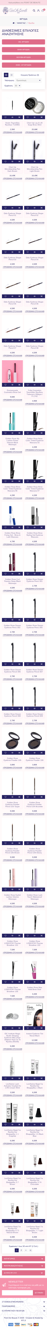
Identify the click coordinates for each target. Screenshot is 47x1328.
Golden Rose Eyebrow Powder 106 (34, 759)
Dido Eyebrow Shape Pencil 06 (34, 303)
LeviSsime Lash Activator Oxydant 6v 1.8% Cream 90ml (12, 1086)
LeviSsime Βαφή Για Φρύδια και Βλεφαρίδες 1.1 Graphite (12, 1133)
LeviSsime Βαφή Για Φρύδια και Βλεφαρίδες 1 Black (35, 1086)
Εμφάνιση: (9, 86)
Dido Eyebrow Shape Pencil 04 (34, 259)
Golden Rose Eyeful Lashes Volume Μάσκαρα (12, 897)
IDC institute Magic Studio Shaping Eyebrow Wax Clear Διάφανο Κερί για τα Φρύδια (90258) (12, 1038)
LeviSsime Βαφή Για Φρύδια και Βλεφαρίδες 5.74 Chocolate (35, 1181)
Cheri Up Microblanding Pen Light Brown (34, 169)
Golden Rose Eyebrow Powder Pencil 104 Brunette (35, 804)
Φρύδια (31, 23)
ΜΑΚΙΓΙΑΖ (21, 23)
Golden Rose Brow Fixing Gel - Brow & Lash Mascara (12, 535)
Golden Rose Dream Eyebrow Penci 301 (34, 580)
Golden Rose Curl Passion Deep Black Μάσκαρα (12, 581)
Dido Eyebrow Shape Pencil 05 (12, 303)
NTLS (23, 1320)
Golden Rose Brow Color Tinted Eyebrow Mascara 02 (34, 441)
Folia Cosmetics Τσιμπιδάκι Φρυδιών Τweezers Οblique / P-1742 (34, 393)
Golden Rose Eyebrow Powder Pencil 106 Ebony (34, 851)
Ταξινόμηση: (9, 80)
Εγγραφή (39, 1293)
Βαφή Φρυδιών (23, 50)
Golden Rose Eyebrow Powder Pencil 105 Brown (12, 851)
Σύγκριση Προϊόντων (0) (30, 75)
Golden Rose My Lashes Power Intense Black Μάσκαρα (12, 441)
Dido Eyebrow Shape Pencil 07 (12, 347)
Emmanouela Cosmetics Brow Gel (12, 391)
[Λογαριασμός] (38, 10)
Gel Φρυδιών (23, 42)
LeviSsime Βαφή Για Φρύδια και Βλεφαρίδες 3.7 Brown (12, 1181)
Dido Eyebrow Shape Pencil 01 (12, 214)
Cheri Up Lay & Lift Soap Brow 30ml (34, 124)
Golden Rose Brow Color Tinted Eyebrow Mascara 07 (34, 489)
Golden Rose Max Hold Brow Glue (34, 988)
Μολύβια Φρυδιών (23, 57)
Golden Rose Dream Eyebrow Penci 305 (34, 626)
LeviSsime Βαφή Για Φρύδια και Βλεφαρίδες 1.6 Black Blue (34, 1133)
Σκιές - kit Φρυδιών (23, 65)
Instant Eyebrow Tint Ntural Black (34, 1035)
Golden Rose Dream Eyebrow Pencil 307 (34, 671)
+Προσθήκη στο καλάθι (12, 132)
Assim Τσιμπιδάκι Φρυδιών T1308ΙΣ (12, 124)
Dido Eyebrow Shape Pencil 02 (34, 214)
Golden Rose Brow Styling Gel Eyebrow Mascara (34, 535)
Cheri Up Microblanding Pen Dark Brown (12, 169)
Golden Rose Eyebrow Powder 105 (12, 759)
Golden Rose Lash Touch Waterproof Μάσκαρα (34, 897)
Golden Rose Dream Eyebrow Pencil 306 (12, 671)
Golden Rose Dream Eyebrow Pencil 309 (34, 715)
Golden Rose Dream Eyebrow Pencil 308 (12, 715)
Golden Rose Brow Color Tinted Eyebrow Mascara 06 (12, 489)
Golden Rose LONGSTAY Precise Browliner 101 (12, 943)
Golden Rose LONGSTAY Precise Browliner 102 (35, 943)
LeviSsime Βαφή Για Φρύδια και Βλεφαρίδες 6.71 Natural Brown (12, 1229)
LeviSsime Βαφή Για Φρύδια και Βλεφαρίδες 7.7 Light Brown (34, 1229)
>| (30, 1250)
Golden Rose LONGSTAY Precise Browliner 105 (12, 989)
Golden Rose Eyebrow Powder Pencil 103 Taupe (12, 804)
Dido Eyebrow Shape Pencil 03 (12, 259)
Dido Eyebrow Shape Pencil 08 (34, 347)
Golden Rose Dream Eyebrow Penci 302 (12, 626)
